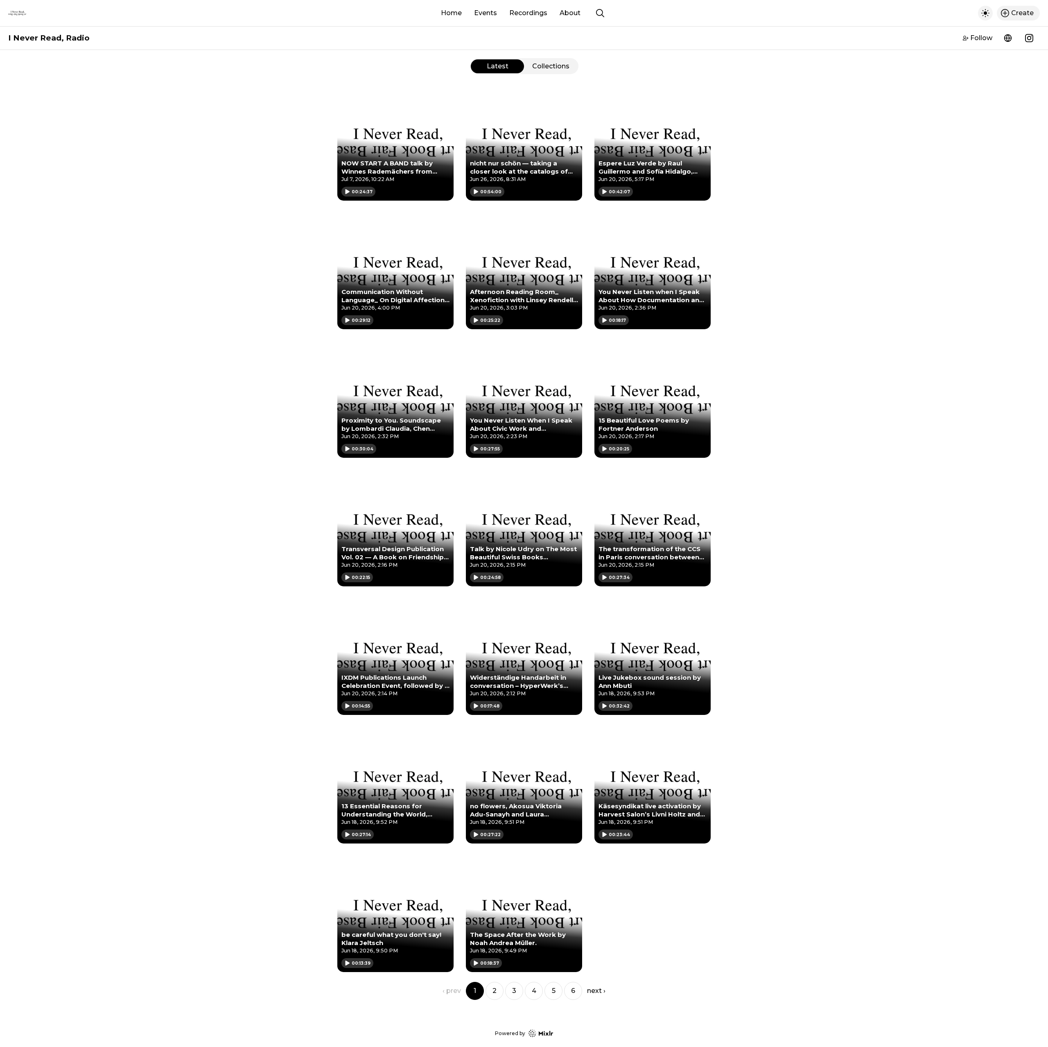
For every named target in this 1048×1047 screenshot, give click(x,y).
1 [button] (475, 991)
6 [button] (573, 991)
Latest (497, 66)
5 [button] (554, 991)
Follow (981, 38)
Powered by (510, 1033)
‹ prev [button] (452, 991)
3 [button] (514, 991)
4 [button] (534, 991)
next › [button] (596, 991)
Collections (550, 66)
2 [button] (494, 991)
